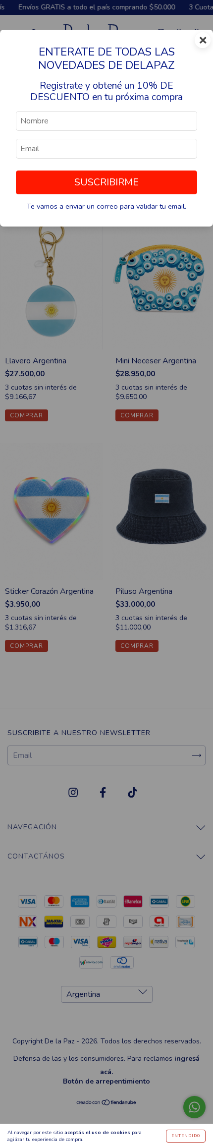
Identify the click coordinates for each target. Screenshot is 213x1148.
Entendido (185, 1136)
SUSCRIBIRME (106, 182)
